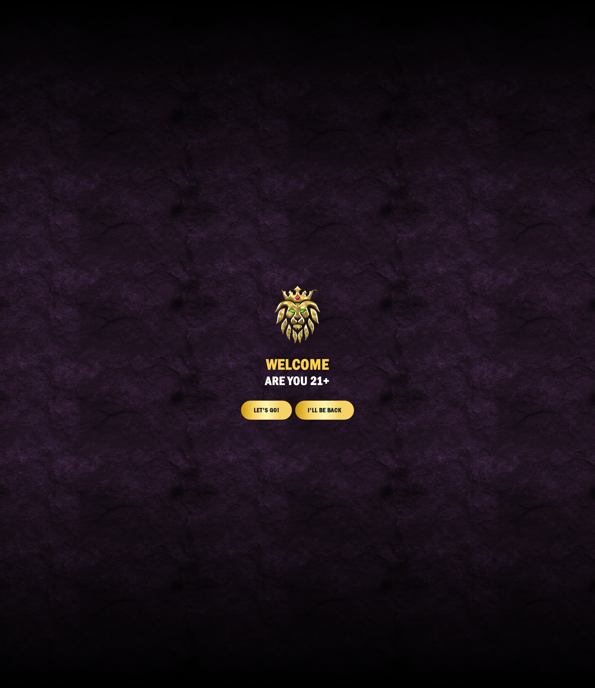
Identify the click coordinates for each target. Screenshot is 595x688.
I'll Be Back (324, 410)
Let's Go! (266, 410)
